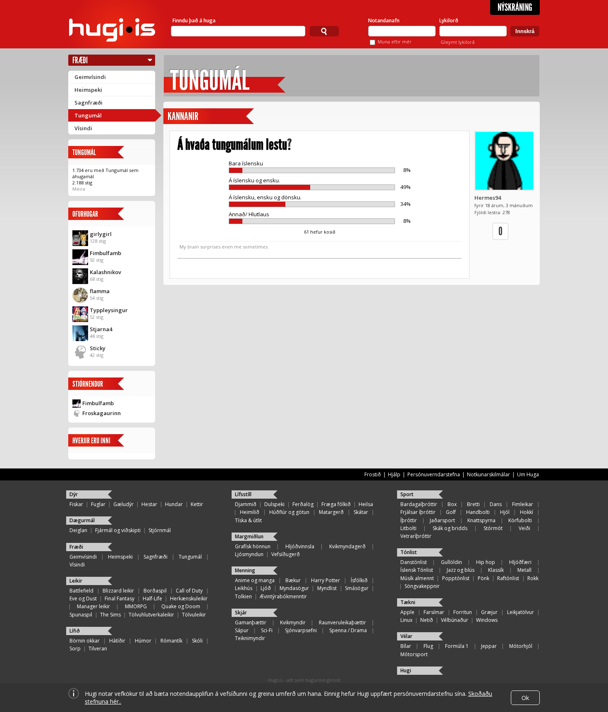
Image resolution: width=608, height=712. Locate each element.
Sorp (75, 648)
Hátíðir (117, 640)
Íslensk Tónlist (416, 569)
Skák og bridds (450, 528)
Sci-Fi (267, 630)
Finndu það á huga (193, 20)
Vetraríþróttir (415, 536)
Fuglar (98, 504)
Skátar (361, 512)
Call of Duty (189, 590)
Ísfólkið (359, 580)
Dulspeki (274, 504)
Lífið (74, 630)
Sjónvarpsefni (301, 630)
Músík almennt (417, 578)
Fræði (80, 60)
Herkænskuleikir (189, 598)
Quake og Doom (180, 606)
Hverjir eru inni (91, 440)
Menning (245, 570)
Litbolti (408, 528)
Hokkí (526, 512)
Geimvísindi (90, 77)
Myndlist (327, 588)
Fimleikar (522, 504)
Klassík (496, 569)
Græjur (489, 612)
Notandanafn (384, 20)
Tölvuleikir (194, 614)
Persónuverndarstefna (433, 474)
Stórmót (493, 528)
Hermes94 (487, 197)
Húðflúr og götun (289, 512)
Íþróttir (408, 520)
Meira (78, 189)
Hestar (149, 504)
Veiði (524, 528)
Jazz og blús (460, 569)
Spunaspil (80, 614)
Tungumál (88, 115)
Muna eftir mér (395, 41)
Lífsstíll (243, 494)
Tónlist (408, 552)
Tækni (407, 602)
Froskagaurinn (101, 413)
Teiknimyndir (250, 638)
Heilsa (366, 504)
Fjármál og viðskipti (118, 530)
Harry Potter (325, 580)
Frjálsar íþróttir (418, 512)
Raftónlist (508, 578)
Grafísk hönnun (252, 546)
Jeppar (489, 646)
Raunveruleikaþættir (342, 622)
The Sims (110, 614)
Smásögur (357, 588)
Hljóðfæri (520, 562)
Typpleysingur (109, 310)
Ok (525, 698)
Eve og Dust (83, 598)
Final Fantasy (119, 598)
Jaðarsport (442, 520)
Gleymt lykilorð (457, 42)
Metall (524, 569)
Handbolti (478, 512)
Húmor (143, 640)
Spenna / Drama (348, 630)
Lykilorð (448, 20)
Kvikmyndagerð (347, 546)
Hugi (405, 670)
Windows (487, 620)
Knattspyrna (481, 520)
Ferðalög (303, 504)
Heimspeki (88, 89)
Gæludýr (123, 504)
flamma (100, 291)
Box (452, 504)
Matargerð (331, 512)
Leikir (75, 580)
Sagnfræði (88, 102)
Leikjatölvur (520, 612)
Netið (426, 620)
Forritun (462, 612)
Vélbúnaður (454, 620)
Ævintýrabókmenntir (283, 596)
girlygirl (101, 234)
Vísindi (83, 128)
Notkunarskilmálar (488, 474)
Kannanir (183, 116)
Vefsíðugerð (285, 554)
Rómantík (171, 640)
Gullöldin (451, 562)
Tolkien (243, 596)
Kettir (197, 504)
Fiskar (76, 504)
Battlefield (81, 590)
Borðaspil (155, 590)
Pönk (483, 578)
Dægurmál (82, 520)
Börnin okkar (84, 640)
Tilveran (98, 648)
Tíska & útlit (248, 520)
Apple (407, 612)
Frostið (372, 474)
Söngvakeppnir (422, 586)
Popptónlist (455, 578)
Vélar (406, 636)
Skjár (241, 612)
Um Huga (528, 474)
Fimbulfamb (105, 253)
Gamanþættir (250, 622)
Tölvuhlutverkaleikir (151, 614)
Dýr (73, 494)
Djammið (245, 504)
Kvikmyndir (293, 622)
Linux (406, 620)
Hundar (174, 504)
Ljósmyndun (249, 554)
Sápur (242, 630)
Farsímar (434, 612)
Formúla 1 (457, 646)
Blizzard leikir (118, 590)
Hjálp (394, 474)
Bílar (405, 646)
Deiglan (78, 530)
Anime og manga (255, 580)
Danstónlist (413, 562)
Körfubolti (520, 520)
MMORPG (136, 606)
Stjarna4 (101, 329)
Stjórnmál (159, 530)
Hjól (505, 512)
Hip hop (485, 562)
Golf (451, 512)
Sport (407, 494)
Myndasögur (294, 588)
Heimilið (249, 512)
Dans (496, 504)
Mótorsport (414, 654)
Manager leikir (93, 606)
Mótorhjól (520, 646)
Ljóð (266, 588)
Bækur (293, 580)
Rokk (533, 578)
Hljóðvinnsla (299, 546)
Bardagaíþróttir (418, 504)
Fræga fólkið (336, 504)
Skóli (197, 640)
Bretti (473, 504)
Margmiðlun (249, 536)
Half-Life (152, 598)
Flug (428, 646)
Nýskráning (515, 7)
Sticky (97, 348)
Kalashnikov (105, 272)
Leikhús (243, 588)
